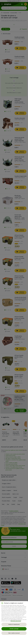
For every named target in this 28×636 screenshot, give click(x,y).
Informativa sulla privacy (16, 621)
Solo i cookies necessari (14, 633)
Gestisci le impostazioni (14, 624)
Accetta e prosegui (14, 628)
